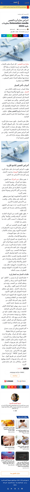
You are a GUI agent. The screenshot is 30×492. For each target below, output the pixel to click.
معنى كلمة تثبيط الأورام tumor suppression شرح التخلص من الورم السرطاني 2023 (7, 462)
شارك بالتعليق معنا (15, 473)
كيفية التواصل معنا (19, 482)
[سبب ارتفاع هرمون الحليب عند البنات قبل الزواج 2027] (22, 424)
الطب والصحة (20, 14)
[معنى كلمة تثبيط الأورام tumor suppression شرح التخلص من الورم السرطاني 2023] (7, 455)
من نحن (25, 482)
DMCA (15, 485)
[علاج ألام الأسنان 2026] (7, 441)
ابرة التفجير (20, 368)
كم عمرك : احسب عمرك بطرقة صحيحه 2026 (17, 7)
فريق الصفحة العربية (23, 29)
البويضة (15, 172)
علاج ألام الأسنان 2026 (9, 447)
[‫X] (14, 411)
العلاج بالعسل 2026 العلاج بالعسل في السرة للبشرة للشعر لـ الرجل (8, 429)
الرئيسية (26, 14)
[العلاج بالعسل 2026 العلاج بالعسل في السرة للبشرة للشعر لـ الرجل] (7, 423)
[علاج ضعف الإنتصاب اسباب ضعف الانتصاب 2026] (22, 440)
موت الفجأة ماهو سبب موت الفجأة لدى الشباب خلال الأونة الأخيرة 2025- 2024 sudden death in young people (22, 464)
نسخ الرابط (15, 375)
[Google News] (21, 381)
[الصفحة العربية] (15, 3)
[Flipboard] (9, 381)
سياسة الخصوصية (11, 482)
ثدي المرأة (15, 179)
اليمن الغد (5, 482)
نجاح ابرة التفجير (23, 64)
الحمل (27, 92)
